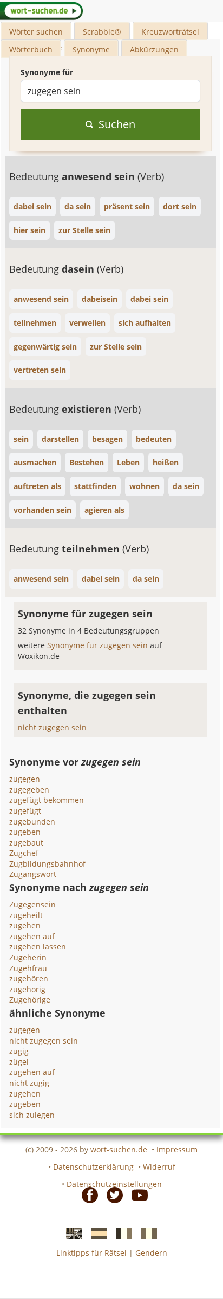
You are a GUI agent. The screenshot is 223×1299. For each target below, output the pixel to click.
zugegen (24, 779)
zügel (19, 1062)
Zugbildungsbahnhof (47, 864)
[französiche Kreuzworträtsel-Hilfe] (120, 1233)
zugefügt (25, 811)
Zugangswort (32, 874)
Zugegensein (32, 904)
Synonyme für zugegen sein (98, 645)
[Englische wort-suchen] (71, 1233)
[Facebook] (86, 1194)
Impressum (177, 1149)
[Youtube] (136, 1194)
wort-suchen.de (118, 1149)
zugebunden (32, 821)
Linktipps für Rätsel (91, 1253)
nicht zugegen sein (52, 727)
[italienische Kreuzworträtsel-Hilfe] (145, 1233)
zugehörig (27, 989)
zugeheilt (26, 915)
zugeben (25, 832)
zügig (19, 1051)
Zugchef (23, 853)
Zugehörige (29, 999)
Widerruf (159, 1167)
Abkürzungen (154, 49)
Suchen (117, 124)
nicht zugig (29, 1083)
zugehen (25, 925)
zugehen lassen (37, 946)
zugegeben (29, 789)
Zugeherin (28, 957)
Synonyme (91, 49)
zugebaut (26, 843)
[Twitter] (111, 1194)
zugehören (28, 978)
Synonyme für (47, 72)
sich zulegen (32, 1115)
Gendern (151, 1253)
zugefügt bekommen (46, 800)
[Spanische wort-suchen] (95, 1233)
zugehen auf (32, 936)
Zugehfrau (28, 968)
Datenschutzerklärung (93, 1167)
